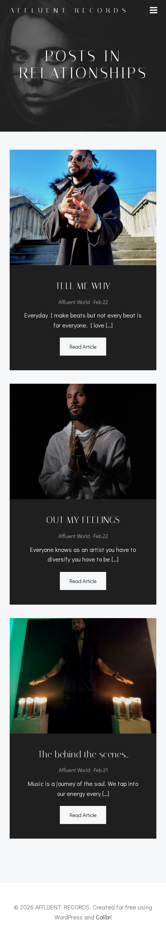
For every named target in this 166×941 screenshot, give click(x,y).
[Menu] (153, 10)
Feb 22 (100, 302)
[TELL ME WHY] (83, 206)
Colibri (104, 917)
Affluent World (74, 302)
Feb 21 (101, 770)
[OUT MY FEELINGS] (83, 440)
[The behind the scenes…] (83, 675)
